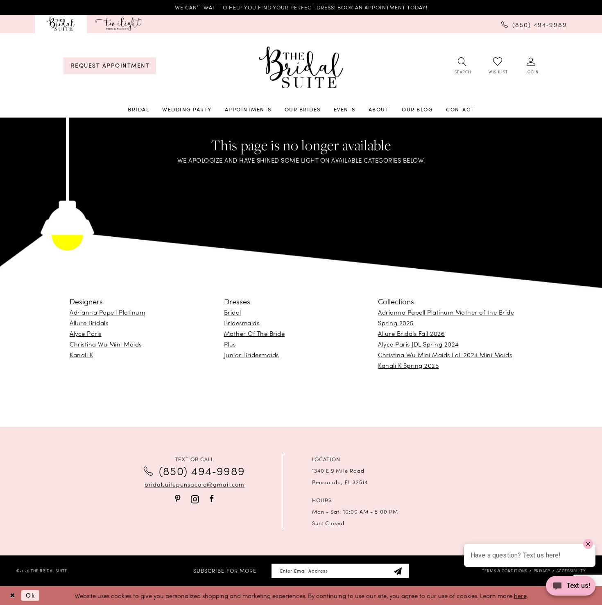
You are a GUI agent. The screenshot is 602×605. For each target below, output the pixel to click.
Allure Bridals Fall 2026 (411, 333)
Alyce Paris (86, 333)
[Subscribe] (398, 571)
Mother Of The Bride (254, 333)
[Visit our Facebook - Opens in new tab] (211, 499)
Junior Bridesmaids (251, 354)
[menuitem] (61, 24)
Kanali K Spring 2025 (408, 365)
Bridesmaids (242, 322)
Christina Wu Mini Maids (106, 344)
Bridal (232, 312)
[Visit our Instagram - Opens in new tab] (195, 499)
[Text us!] (570, 588)
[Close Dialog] (12, 595)
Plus (230, 344)
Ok (30, 595)
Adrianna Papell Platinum (107, 312)
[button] (531, 66)
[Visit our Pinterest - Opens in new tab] (178, 499)
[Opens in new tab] (118, 24)
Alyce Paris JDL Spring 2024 (418, 344)
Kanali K (81, 354)
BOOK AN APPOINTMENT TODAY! (382, 7)
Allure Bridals (89, 322)
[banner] (301, 67)
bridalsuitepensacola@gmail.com (194, 484)
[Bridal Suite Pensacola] (61, 24)
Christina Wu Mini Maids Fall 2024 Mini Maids (445, 354)
